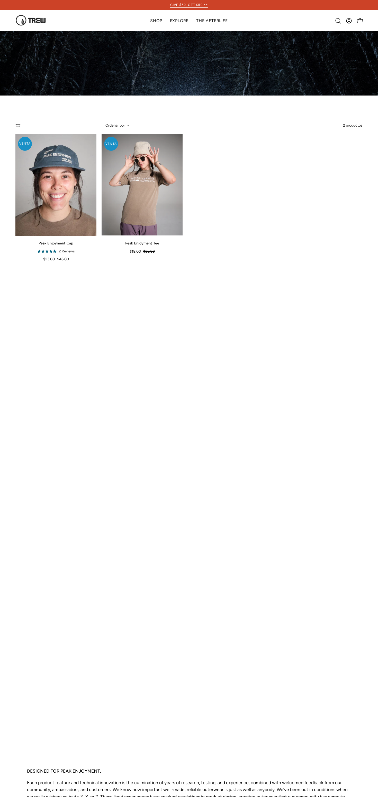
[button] (179, 20)
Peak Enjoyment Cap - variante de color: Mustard (60, 264)
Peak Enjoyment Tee (142, 243)
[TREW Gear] (30, 20)
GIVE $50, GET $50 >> (189, 5)
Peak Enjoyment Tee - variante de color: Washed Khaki (139, 257)
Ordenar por (115, 125)
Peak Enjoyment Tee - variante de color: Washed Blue (144, 257)
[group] (189, 5)
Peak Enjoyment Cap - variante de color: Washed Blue (51, 264)
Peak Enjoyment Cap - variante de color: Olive (56, 264)
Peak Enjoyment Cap (56, 243)
